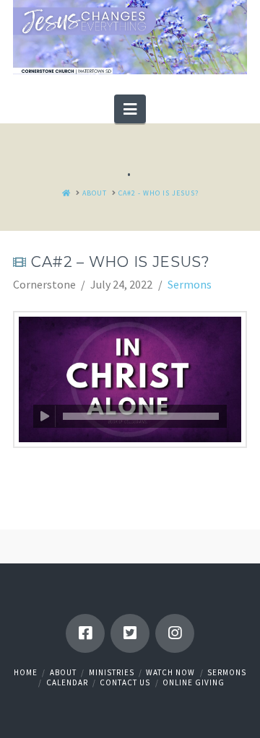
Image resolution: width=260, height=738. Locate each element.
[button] (130, 109)
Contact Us (125, 682)
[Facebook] (85, 633)
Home (26, 672)
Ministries (111, 672)
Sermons (190, 284)
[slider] (141, 416)
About (63, 672)
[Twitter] (130, 633)
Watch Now (170, 672)
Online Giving (193, 682)
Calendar (67, 682)
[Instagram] (174, 633)
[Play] (44, 416)
